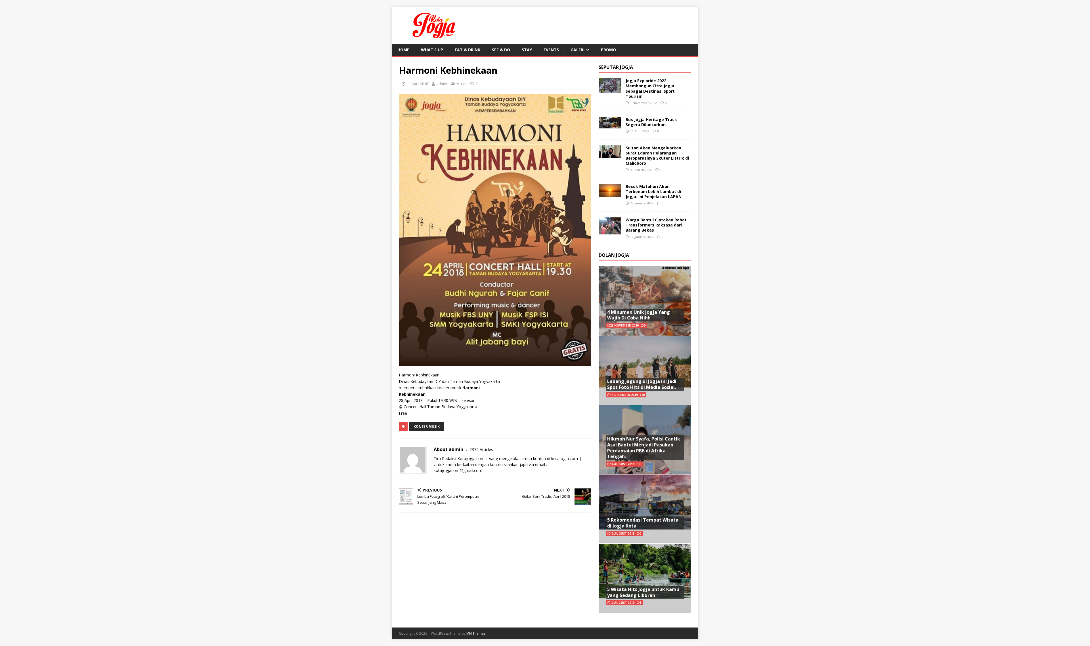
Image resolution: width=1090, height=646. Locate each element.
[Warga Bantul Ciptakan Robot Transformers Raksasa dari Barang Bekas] (610, 231)
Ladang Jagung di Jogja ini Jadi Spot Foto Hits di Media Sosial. (641, 384)
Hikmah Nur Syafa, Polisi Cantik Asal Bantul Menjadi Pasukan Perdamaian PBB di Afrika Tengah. (643, 447)
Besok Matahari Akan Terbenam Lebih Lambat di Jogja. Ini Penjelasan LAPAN (654, 191)
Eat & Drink (467, 49)
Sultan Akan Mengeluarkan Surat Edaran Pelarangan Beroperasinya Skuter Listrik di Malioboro (657, 155)
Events (551, 49)
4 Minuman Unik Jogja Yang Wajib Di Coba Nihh (638, 315)
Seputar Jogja (616, 67)
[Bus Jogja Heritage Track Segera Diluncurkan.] (610, 125)
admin (441, 83)
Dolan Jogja (614, 255)
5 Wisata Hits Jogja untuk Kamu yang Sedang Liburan (643, 592)
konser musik (427, 426)
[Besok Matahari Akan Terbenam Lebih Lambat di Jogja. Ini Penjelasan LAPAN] (610, 193)
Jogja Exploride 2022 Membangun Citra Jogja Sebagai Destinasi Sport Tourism (650, 88)
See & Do (501, 49)
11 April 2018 (417, 83)
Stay (527, 49)
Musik (461, 83)
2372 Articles (481, 449)
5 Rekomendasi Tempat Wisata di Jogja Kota (642, 523)
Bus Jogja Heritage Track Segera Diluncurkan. (651, 122)
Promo (608, 49)
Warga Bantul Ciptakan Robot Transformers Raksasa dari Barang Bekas (656, 225)
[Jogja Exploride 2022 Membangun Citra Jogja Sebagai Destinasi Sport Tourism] (610, 90)
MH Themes (475, 633)
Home (403, 49)
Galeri (577, 49)
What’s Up (432, 49)
